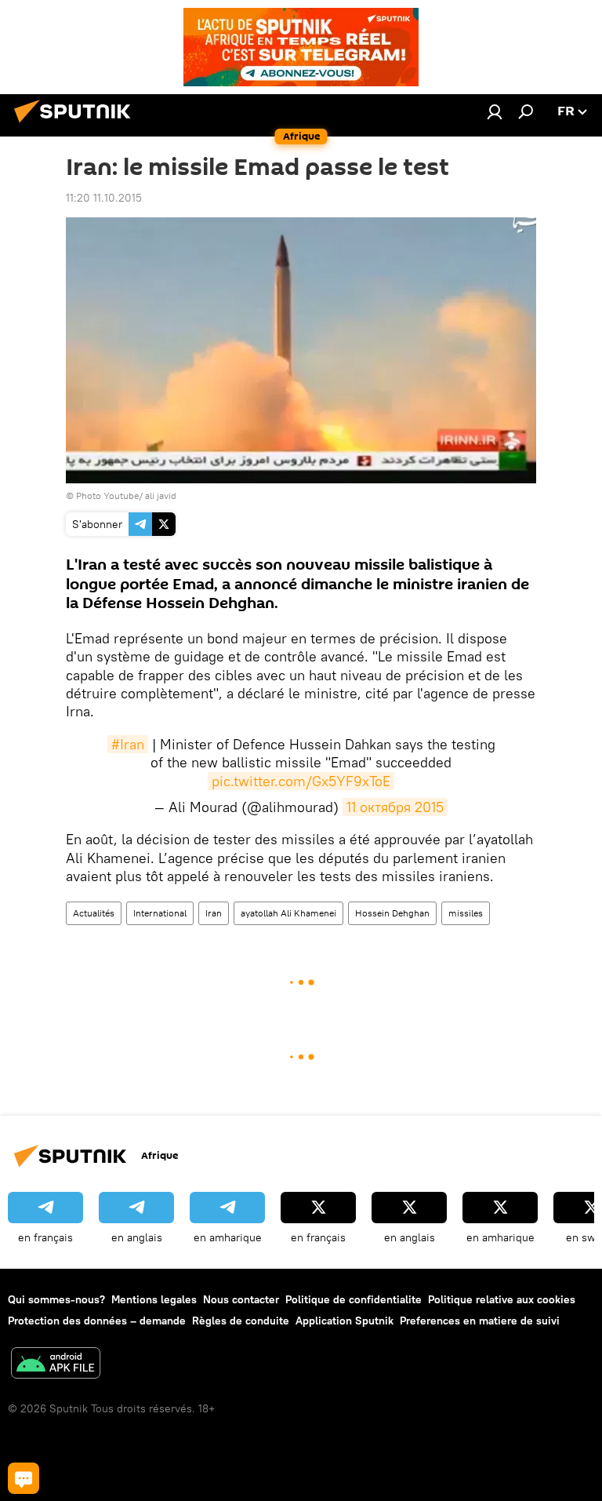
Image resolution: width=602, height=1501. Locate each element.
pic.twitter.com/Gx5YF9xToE (301, 781)
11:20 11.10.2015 (104, 198)
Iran (213, 913)
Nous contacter (241, 1299)
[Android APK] (55, 1365)
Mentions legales (154, 1299)
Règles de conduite (240, 1320)
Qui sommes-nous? (56, 1299)
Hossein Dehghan (392, 913)
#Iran (127, 744)
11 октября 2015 (395, 807)
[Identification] (494, 111)
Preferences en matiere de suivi (480, 1320)
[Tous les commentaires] (23, 1478)
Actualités (93, 913)
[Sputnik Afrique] (77, 125)
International (160, 913)
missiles (465, 913)
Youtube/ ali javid (139, 495)
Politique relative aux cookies (501, 1299)
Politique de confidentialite (353, 1299)
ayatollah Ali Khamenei (288, 913)
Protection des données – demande (97, 1320)
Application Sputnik (344, 1320)
